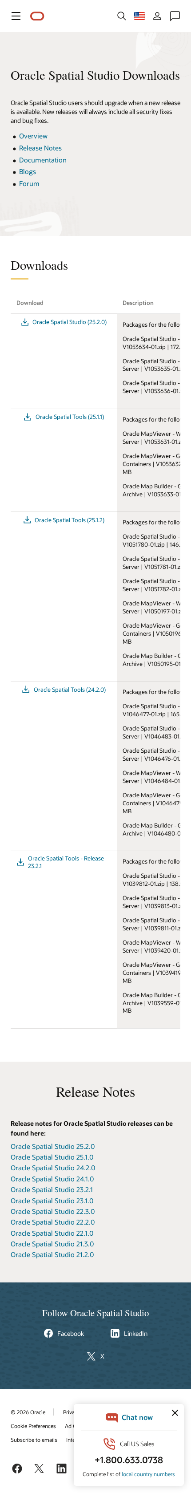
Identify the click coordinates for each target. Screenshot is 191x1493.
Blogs (27, 171)
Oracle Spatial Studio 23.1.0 (52, 1200)
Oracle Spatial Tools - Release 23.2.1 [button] (66, 862)
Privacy (71, 1412)
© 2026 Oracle (28, 1412)
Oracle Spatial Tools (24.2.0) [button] (70, 689)
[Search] (121, 16)
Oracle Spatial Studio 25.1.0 (52, 1156)
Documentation (43, 159)
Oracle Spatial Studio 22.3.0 (53, 1211)
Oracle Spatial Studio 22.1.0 (52, 1233)
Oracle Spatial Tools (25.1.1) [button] (70, 416)
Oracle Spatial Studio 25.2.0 (53, 1146)
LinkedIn (135, 1334)
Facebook (70, 1334)
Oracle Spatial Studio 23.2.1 (52, 1189)
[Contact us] (175, 16)
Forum (29, 183)
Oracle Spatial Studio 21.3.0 (52, 1243)
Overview (33, 135)
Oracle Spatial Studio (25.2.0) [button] (69, 321)
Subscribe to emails (34, 1439)
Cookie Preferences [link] (33, 1425)
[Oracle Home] (37, 16)
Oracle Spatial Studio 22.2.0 (53, 1221)
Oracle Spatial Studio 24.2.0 (53, 1167)
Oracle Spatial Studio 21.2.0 (52, 1254)
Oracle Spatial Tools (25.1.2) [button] (69, 519)
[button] (16, 16)
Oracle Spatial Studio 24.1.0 (52, 1178)
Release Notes (40, 147)
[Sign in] (157, 16)
